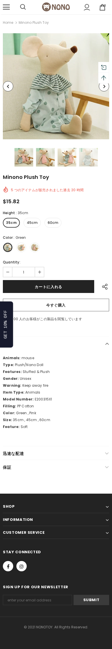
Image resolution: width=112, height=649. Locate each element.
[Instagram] (21, 566)
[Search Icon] (23, 7)
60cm (53, 222)
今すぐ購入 (56, 305)
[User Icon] (86, 7)
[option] (56, 86)
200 (14, 318)
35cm (11, 222)
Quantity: (11, 262)
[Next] (104, 86)
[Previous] (8, 86)
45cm (32, 222)
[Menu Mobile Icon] (6, 7)
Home (8, 22)
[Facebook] (8, 566)
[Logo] (56, 6)
